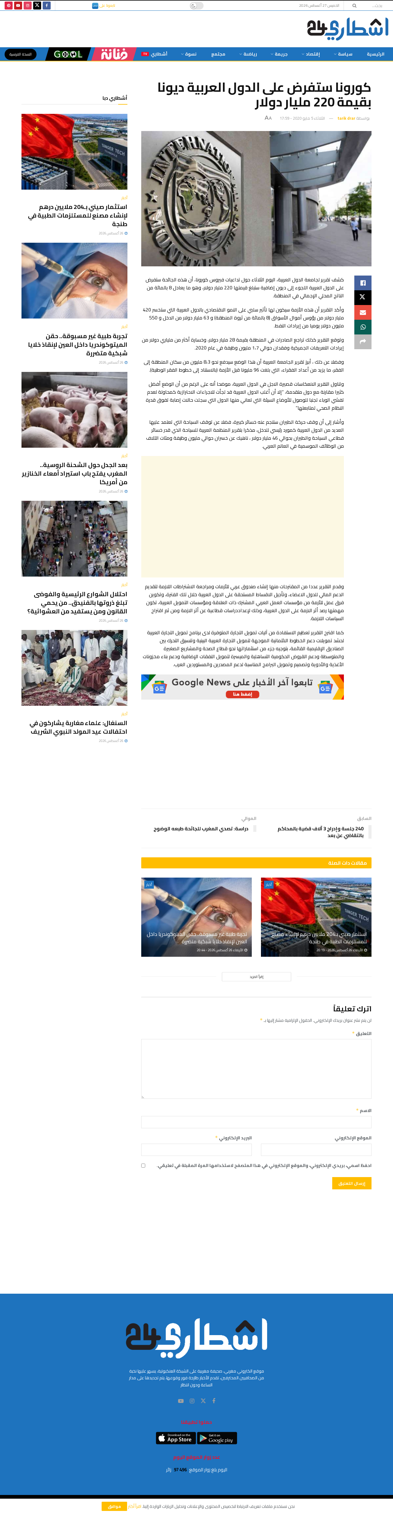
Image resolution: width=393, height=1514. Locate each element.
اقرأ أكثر (134, 1506)
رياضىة (250, 54)
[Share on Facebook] (363, 283)
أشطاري (155, 54)
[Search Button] (352, 5)
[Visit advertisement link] (242, 687)
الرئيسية (375, 54)
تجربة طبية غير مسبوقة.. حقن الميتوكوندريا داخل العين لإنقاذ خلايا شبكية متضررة (197, 937)
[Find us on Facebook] (47, 5)
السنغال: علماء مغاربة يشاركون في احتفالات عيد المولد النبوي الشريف (78, 727)
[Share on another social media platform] (363, 341)
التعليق (362, 1033)
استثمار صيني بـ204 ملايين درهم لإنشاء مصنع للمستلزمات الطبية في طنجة (319, 937)
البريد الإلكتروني (233, 1137)
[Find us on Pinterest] (9, 5)
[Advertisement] (242, 516)
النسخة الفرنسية (21, 54)
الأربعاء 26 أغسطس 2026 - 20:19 (340, 950)
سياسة (345, 54)
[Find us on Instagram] (28, 5)
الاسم (364, 1110)
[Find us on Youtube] (18, 5)
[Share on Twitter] (363, 297)
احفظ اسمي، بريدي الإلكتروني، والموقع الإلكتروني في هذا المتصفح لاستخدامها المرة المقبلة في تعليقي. (264, 1165)
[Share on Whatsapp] (363, 327)
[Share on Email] (363, 312)
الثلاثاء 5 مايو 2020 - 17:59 (302, 118)
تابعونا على (107, 5)
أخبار (269, 885)
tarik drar (346, 118)
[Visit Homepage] (347, 29)
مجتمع (218, 54)
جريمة (281, 54)
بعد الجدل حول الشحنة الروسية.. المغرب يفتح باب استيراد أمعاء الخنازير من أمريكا (74, 473)
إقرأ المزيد (256, 977)
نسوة (190, 54)
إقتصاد (313, 54)
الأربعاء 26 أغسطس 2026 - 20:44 (220, 950)
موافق (114, 1506)
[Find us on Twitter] (37, 5)
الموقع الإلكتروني (353, 1137)
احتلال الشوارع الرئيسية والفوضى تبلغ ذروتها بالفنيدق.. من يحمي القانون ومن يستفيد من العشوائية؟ (77, 602)
